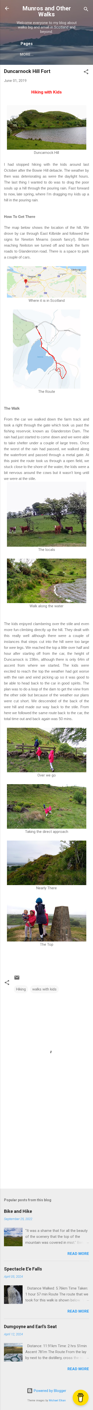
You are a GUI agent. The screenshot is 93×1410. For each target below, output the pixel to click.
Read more (78, 1253)
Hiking (21, 989)
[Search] (86, 10)
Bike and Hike (18, 1211)
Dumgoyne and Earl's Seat (30, 1326)
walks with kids (44, 989)
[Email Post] (17, 979)
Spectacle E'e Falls (23, 1268)
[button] (86, 72)
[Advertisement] (46, 1146)
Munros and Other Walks (46, 11)
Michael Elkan (57, 1400)
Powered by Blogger (49, 1390)
